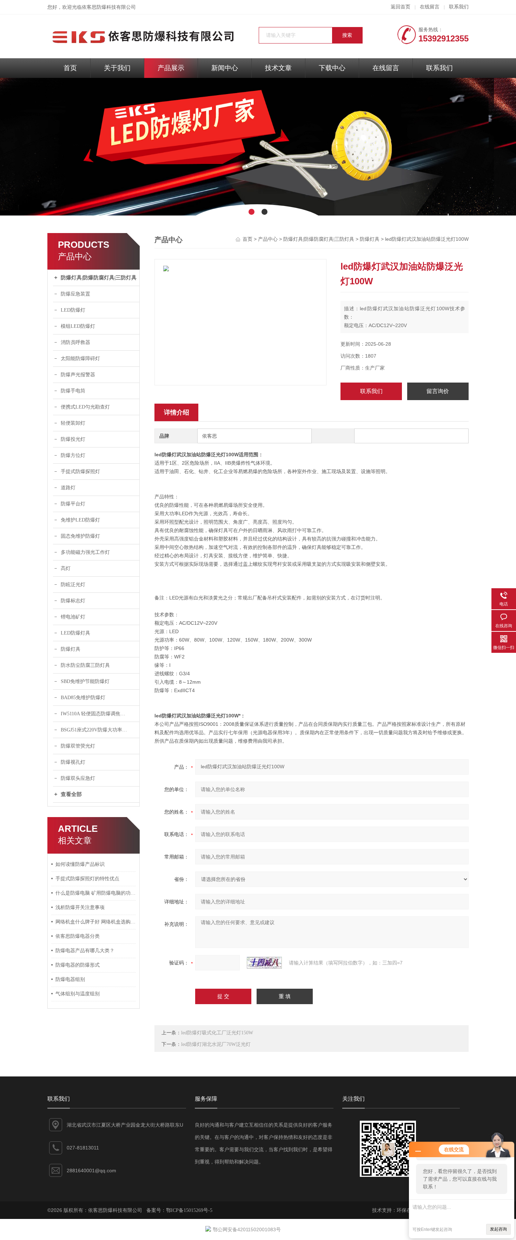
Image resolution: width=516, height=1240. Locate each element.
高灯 (66, 568)
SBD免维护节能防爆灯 (85, 681)
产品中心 (268, 239)
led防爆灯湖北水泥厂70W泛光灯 (216, 1044)
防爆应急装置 (75, 294)
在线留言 (429, 6)
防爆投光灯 (73, 439)
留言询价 (437, 391)
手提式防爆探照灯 (80, 471)
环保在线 (406, 1210)
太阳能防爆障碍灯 (80, 358)
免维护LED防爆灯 (80, 520)
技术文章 (278, 68)
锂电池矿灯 (73, 616)
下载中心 (332, 68)
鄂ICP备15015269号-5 (189, 1210)
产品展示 (171, 68)
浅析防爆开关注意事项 (80, 907)
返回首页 (400, 6)
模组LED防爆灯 (78, 326)
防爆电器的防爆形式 (77, 965)
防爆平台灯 (73, 503)
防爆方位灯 (73, 455)
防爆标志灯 (73, 600)
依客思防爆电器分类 (77, 936)
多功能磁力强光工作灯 (85, 552)
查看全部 (71, 794)
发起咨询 (498, 1229)
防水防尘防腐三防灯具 (85, 665)
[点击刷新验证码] (264, 963)
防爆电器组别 (70, 979)
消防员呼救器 (75, 342)
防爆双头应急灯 (78, 778)
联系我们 (459, 6)
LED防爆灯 (73, 310)
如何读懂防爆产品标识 (80, 864)
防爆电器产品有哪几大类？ (84, 950)
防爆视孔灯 (73, 762)
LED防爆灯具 (75, 633)
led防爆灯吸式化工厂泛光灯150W (217, 1032)
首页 (70, 68)
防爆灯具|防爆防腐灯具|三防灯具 (99, 277)
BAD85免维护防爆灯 (83, 697)
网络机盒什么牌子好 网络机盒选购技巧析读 (95, 921)
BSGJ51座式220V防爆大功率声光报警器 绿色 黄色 (100, 729)
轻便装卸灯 (73, 423)
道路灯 (68, 487)
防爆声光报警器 (78, 374)
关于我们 (117, 68)
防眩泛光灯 (73, 584)
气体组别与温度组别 (77, 993)
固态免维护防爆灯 (80, 536)
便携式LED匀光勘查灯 (85, 407)
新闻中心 (224, 68)
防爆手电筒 (73, 390)
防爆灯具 (70, 649)
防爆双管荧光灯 (78, 746)
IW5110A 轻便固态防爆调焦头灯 (95, 713)
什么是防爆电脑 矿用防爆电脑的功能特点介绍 (95, 893)
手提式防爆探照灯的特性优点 (87, 878)
